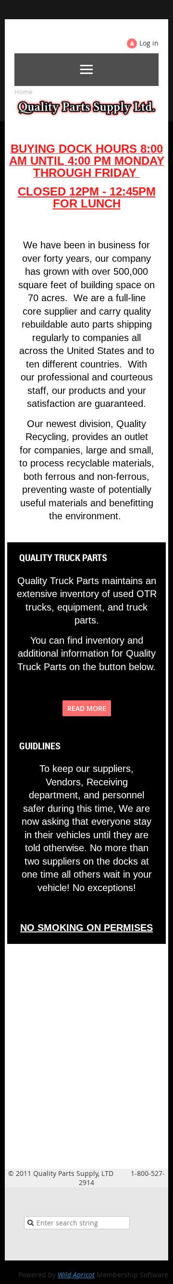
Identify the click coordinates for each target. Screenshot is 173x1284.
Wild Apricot (76, 1274)
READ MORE (86, 708)
